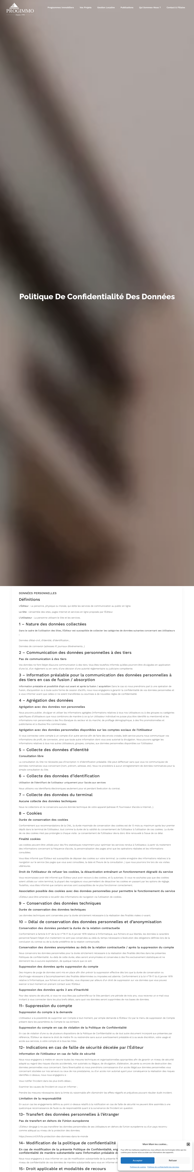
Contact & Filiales (176, 7)
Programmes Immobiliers (61, 7)
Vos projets (85, 7)
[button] (188, 1144)
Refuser (173, 1160)
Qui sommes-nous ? (150, 7)
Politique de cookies (138, 1167)
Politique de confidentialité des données (163, 1167)
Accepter (137, 1160)
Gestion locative (106, 7)
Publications (127, 7)
